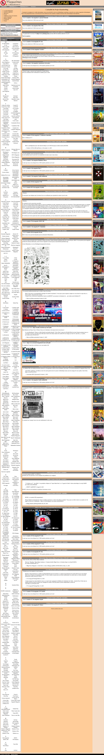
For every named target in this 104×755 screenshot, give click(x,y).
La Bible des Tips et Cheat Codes (15, 327)
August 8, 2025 (40, 487)
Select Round (6, 630)
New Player (5, 460)
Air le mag (5, 68)
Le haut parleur (15, 349)
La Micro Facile (15, 330)
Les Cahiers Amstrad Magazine (5, 367)
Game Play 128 (5, 217)
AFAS (15, 66)
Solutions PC (6, 634)
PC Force (15, 504)
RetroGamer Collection (5, 608)
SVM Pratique (15, 653)
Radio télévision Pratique (5, 596)
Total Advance (15, 683)
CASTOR (15, 106)
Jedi (6, 282)
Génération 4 (15, 221)
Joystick (5, 296)
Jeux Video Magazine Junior (5, 288)
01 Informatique (5, 43)
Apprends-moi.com (15, 85)
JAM (15, 279)
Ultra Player (15, 696)
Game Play (5, 215)
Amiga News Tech (5, 74)
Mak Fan (16, 397)
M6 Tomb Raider (6, 394)
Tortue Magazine (15, 682)
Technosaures (6, 665)
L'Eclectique (15, 310)
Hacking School (5, 241)
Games (15, 207)
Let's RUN (15, 370)
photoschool (5, 537)
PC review (15, 522)
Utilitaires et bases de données (10, 15)
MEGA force (6, 403)
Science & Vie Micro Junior (5, 625)
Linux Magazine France (15, 374)
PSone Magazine (15, 577)
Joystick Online (15, 296)
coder (15, 119)
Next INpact (5, 461)
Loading (6, 382)
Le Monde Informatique (6, 360)
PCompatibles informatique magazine (6, 533)
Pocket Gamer (6, 563)
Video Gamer (6, 711)
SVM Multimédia (6, 653)
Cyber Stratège (5, 144)
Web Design (15, 721)
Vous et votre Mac (15, 715)
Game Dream (6, 203)
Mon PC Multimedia (15, 438)
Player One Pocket (6, 551)
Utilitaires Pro (6, 703)
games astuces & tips (5, 209)
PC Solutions (15, 525)
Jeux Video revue (6, 292)
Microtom (6, 434)
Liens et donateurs (8, 17)
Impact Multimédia (5, 263)
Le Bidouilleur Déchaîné (15, 345)
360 (15, 51)
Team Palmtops (15, 662)
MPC (6, 441)
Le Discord (6, 19)
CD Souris (5, 114)
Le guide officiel (15, 347)
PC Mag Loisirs (5, 513)
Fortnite (5, 193)
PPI (6, 571)
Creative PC (5, 143)
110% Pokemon (5, 49)
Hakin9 (15, 240)
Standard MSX (5, 642)
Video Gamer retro (15, 711)
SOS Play (15, 639)
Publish (5, 580)
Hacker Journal (5, 236)
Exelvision (15, 187)
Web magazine (15, 723)
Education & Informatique (15, 175)
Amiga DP (15, 71)
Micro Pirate (5, 421)
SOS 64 (15, 636)
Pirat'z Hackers (5, 540)
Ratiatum (16, 598)
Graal (15, 227)
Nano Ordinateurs (6, 452)
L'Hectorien (15, 317)
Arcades (6, 86)
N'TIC (5, 450)
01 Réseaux (15, 45)
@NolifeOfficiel (69, 332)
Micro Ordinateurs (15, 420)
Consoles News (15, 135)
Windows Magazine (5, 729)
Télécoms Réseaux (5, 667)
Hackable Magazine (5, 234)
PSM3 (5, 577)
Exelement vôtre (5, 187)
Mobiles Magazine (15, 435)
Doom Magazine (15, 157)
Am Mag (16, 68)
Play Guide (15, 546)
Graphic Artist (6, 229)
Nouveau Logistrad (5, 471)
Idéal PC (6, 261)
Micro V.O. (5, 429)
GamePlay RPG (15, 213)
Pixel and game (15, 542)
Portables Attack (15, 568)
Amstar (15, 76)
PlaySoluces (15, 560)
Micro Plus (15, 421)
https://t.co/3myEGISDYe (71, 562)
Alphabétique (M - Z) (24, 6)
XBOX (15, 738)
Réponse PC (5, 601)
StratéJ (5, 644)
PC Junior (15, 510)
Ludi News (5, 388)
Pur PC (15, 580)
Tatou (5, 662)
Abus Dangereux (6, 62)
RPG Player (5, 613)
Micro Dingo (6, 414)
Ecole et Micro (5, 172)
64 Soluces (5, 56)
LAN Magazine (5, 342)
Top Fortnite (15, 680)
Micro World (15, 429)
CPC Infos (15, 138)
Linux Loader (6, 374)
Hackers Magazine (6, 238)
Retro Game (15, 601)
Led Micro (5, 362)
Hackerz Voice (15, 238)
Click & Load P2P (15, 116)
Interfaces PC (6, 272)
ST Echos (6, 640)
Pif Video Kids (5, 539)
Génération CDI (5, 223)
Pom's (15, 566)
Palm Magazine (15, 491)
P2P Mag (6, 490)
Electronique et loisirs (15, 178)
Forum (5, 20)
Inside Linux (6, 271)
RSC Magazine (5, 614)
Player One (15, 550)
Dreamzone (15, 165)
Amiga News (16, 73)
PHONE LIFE (5, 536)
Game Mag (15, 204)
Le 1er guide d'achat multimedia (5, 345)
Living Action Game (15, 380)
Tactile (15, 659)
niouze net (5, 469)
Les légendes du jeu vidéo (5, 370)
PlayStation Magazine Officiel (16, 558)
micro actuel (5, 411)
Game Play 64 (15, 215)
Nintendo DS (6, 463)
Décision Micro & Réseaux (16, 150)
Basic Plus (15, 97)
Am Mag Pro (6, 70)
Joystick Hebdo (5, 298)
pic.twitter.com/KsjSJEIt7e (58, 501)
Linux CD (5, 372)
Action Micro (6, 63)
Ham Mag (5, 243)
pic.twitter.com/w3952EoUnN (32, 334)
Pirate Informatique (15, 540)
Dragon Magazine (6, 162)
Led (15, 360)
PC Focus (6, 504)
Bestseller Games (15, 99)
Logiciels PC (6, 384)
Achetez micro (15, 62)
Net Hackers (5, 455)
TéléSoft (15, 667)
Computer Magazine (15, 129)
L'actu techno (6, 307)
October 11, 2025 (43, 337)
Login (15, 384)
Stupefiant (5, 647)
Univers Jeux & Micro (15, 698)
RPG (6, 611)
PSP (6, 578)
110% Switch (16, 49)
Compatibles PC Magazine (5, 126)
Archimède (15, 86)
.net (15, 452)
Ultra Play (5, 696)
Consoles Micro (5, 135)
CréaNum (15, 140)
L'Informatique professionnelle (15, 320)
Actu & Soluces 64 (5, 65)
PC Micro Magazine (5, 516)
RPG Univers (16, 613)
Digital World (6, 155)
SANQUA (5, 622)
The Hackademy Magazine (15, 672)
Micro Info (5, 418)
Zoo (6, 750)
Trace (5, 688)
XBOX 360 (5, 739)
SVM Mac (5, 651)
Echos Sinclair (15, 170)
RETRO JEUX (15, 602)
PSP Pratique (15, 578)
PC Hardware (6, 508)
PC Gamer (5, 507)
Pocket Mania (15, 563)
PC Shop (16, 524)
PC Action (5, 496)
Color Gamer (15, 120)
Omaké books (6, 478)
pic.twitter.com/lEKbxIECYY (31, 563)
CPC (6, 138)
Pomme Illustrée (5, 568)
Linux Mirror (6, 376)
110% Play (5, 48)
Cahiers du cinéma (6, 105)
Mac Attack (15, 394)
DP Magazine (6, 160)
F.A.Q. (5, 14)
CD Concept (15, 108)
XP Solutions (15, 739)
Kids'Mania (5, 303)
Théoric (15, 677)
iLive (6, 269)
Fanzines (16, 192)
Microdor (6, 431)
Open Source (6, 481)
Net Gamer (15, 453)
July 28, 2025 (45, 503)
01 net (5, 45)
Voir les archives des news (57, 608)
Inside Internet (15, 269)
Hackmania (15, 241)
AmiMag (6, 76)
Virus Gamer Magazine (6, 713)
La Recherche (6, 335)
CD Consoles (6, 110)
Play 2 (15, 545)
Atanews (6, 89)
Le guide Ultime (5, 349)
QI (5, 585)
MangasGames (15, 399)
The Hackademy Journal (5, 672)
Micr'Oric (6, 407)
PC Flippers (15, 502)
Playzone (6, 561)
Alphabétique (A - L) (13, 6)
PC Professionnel (6, 522)
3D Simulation (15, 53)
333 (6, 51)
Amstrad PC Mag (6, 80)
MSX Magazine (15, 441)
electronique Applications (6, 178)
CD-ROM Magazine (15, 113)
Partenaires (33, 6)
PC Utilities (15, 528)
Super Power (6, 648)
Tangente (6, 661)
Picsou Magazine (15, 537)
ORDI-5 (15, 481)
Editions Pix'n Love (5, 175)
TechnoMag (15, 664)
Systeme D (5, 654)
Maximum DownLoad (5, 401)
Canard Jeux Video (5, 106)
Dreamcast (15, 164)
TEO (15, 668)
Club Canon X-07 (6, 117)
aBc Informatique (15, 60)
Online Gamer (15, 478)
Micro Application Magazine (15, 412)
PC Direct (15, 499)
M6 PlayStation (15, 393)
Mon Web (15, 440)
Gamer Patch (6, 220)
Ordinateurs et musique (15, 483)
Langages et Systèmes (15, 343)
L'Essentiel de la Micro (5, 313)
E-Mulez (6, 170)
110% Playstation (15, 48)
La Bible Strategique (15, 329)
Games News (16, 210)
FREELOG (15, 193)
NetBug (15, 456)
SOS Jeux (15, 637)
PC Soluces (5, 525)
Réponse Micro (15, 599)
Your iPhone (5, 745)
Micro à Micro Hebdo (5, 409)
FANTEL (6, 192)
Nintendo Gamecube (15, 463)
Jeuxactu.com (16, 282)
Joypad (15, 294)
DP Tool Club (15, 160)
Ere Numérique (15, 186)
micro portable (15, 423)
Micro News (5, 420)
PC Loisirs (15, 511)
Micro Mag (15, 418)
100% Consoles (5, 46)
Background (5, 96)
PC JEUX (15, 508)
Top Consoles (6, 680)
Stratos (15, 644)
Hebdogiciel (15, 247)
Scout (15, 627)
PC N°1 (15, 516)
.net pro (5, 453)
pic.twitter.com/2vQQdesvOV (74, 296)
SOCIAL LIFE (5, 631)
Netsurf (5, 458)
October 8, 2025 (43, 298)
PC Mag (15, 513)
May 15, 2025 (40, 586)
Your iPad (15, 744)
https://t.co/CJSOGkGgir (49, 145)
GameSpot (15, 220)
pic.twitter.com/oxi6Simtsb (31, 484)
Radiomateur (15, 596)
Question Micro (15, 585)
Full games (5, 196)
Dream (5, 164)
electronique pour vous (15, 181)
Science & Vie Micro (15, 624)
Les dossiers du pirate (15, 367)
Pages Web (5, 491)
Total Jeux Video (5, 686)
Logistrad (15, 385)
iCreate (15, 259)
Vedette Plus (15, 708)
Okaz (15, 476)
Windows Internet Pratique (16, 727)
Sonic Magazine (5, 636)
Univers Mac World (15, 700)
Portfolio (6, 569)
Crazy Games (6, 140)
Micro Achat (15, 409)
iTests (5, 279)
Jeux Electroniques (5, 283)
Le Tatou (16, 365)
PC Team (6, 527)
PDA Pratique (15, 533)
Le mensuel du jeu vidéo (15, 357)
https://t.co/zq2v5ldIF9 (82, 483)
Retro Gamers (6, 602)
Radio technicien (15, 593)
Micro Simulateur (15, 426)
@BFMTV (50, 296)
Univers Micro (5, 702)
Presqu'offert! (16, 571)
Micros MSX (6, 432)
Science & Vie (15, 622)
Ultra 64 (15, 694)
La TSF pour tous (16, 340)
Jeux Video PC (5, 290)
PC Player (5, 521)
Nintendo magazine (15, 465)
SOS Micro (5, 639)
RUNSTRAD (15, 618)
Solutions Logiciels (15, 633)
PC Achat (15, 494)
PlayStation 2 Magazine (16, 555)
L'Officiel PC (6, 324)
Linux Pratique (15, 376)
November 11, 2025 (47, 148)
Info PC (5, 265)
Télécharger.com (15, 665)
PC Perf (5, 519)
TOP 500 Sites (15, 679)
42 (5, 54)
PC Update (5, 528)
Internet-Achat (15, 272)
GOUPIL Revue (5, 227)
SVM (5, 650)
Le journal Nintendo (5, 354)
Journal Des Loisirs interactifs (5, 294)
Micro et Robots (15, 415)
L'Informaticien (5, 319)
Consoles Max (15, 133)
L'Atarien (6, 309)
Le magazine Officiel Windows (5, 357)
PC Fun (5, 505)
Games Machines (15, 209)
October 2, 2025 (44, 374)
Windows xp (15, 733)
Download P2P (15, 159)
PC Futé (15, 505)
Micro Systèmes (15, 428)
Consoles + (15, 131)
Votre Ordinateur (5, 715)
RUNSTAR (5, 618)
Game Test (15, 206)
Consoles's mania (6, 133)
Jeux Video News (16, 288)
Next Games (15, 460)
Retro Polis (5, 605)
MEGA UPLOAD (15, 403)
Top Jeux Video (5, 682)
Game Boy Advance (5, 201)
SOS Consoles (5, 637)
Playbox (15, 548)
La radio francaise (16, 332)
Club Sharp (5, 119)
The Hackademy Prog (15, 675)
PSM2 (15, 575)
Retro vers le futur (16, 605)
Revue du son (15, 610)
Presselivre (15, 572)
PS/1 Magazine (15, 574)
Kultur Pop (15, 303)
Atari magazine (5, 91)
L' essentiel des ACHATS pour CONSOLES (15, 313)
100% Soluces (15, 46)
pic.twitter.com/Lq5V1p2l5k (35, 576)
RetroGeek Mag (15, 608)
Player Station (15, 551)
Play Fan (6, 546)
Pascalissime (15, 493)
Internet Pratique (5, 274)
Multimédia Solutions (15, 445)
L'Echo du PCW (5, 310)
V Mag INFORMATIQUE (5, 709)
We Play (15, 720)
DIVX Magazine (15, 155)
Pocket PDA (6, 564)
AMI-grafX (15, 70)
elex (6, 184)
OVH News (15, 485)
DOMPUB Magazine (5, 157)
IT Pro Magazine (15, 277)
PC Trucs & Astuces (15, 527)
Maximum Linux (15, 401)
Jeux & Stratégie (15, 283)
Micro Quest (15, 425)
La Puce (6, 332)
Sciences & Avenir (6, 627)
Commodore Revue (15, 123)
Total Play (15, 686)
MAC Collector (5, 396)
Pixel (6, 542)
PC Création (5, 499)
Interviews (6, 13)
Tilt (5, 679)
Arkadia (5, 88)
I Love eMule (6, 258)
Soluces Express (5, 633)
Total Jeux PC (15, 685)
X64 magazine (5, 738)
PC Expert (5, 502)
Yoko (6, 744)
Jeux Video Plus (15, 290)
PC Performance (15, 518)
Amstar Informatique (5, 77)
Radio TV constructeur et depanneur (15, 591)
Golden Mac (15, 226)
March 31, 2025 (41, 578)
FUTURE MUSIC (15, 196)
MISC (5, 435)
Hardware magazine (15, 245)
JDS (15, 280)
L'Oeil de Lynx (5, 322)
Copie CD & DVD (15, 137)
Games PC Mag (15, 212)
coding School (5, 120)
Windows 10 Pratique (6, 727)
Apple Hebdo (6, 85)
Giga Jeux (5, 224)
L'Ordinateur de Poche (15, 324)
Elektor (15, 183)
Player (5, 550)
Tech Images (6, 664)
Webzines (6, 721)
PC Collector (6, 497)
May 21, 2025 (66, 565)
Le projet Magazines (8, 10)
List (6, 380)
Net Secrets (15, 455)
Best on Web (6, 99)
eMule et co (15, 184)
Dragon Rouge (15, 162)
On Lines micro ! (6, 479)
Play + (5, 545)
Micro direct (15, 414)
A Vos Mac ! (6, 60)
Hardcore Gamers (16, 243)
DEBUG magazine (5, 150)
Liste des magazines (8, 12)
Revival (5, 610)
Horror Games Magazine (15, 251)
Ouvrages (6, 485)
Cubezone (15, 143)
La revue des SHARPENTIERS (15, 338)
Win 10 (15, 724)
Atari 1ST (15, 89)
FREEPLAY (6, 195)
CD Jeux (16, 110)
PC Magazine (6, 514)
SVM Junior (15, 650)
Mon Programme (5, 440)
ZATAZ (15, 750)
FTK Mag (15, 195)
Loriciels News (15, 387)
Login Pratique (5, 385)
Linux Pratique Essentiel (5, 378)
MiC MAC (15, 405)
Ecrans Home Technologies (16, 172)
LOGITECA (6, 387)
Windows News (15, 729)
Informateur (15, 265)
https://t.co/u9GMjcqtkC (46, 501)
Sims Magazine (15, 630)
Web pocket (5, 724)
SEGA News (15, 628)
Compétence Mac (15, 125)
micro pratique (5, 425)
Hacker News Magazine (15, 236)
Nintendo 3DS (15, 461)
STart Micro (15, 642)
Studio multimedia (6, 645)
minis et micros (15, 434)
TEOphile (5, 670)
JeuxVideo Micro (15, 292)
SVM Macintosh (15, 651)
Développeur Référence (6, 153)
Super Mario (15, 647)
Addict (15, 65)
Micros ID (15, 431)
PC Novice (5, 518)
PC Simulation (5, 524)
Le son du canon (5, 365)
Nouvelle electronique (15, 469)
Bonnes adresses (7, 18)
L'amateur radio (15, 307)
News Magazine (15, 458)
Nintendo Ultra (15, 467)
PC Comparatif (15, 497)
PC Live (6, 511)
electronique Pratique (5, 183)
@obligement (32, 145)
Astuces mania (15, 88)
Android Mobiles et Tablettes (5, 83)
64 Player (15, 54)
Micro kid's (15, 417)
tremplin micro (15, 688)
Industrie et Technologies (16, 263)
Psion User (5, 575)
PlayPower (5, 560)
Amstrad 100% (15, 77)
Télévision (5, 668)
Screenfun (5, 628)
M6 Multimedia (5, 393)
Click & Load (6, 116)
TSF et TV (5, 689)
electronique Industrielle (5, 181)
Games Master (5, 210)
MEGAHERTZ (5, 405)
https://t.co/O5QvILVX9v (33, 583)
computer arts (16, 128)
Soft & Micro (16, 631)
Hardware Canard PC (6, 245)
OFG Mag (5, 476)
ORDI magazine (5, 483)
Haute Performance (5, 247)
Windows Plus (15, 731)
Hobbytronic (6, 249)
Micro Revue (6, 426)
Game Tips (5, 207)
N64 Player (15, 450)
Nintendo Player (5, 467)
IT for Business (5, 277)
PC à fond (5, 494)
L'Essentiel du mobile (6, 317)
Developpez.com (15, 152)
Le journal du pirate (15, 351)
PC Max (15, 514)
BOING (6, 100)
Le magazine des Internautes (15, 354)
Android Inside (15, 80)
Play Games (5, 548)
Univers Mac (6, 700)
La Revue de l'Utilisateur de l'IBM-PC (15, 335)
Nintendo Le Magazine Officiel (6, 465)
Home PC (15, 249)
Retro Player (5, 604)
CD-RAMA (5, 113)
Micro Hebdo (6, 417)
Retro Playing (15, 604)
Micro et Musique (6, 415)
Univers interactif (6, 698)
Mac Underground (15, 396)
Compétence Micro (5, 128)
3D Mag (6, 53)
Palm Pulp (5, 493)
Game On (6, 212)
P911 (15, 490)
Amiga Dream (6, 73)
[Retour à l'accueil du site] (11, 5)
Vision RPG (15, 713)
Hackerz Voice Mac (5, 240)
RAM (5, 598)
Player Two (5, 553)
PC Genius (15, 507)
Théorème (5, 677)
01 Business (15, 43)
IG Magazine (15, 261)
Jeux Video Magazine (15, 286)
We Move (6, 720)
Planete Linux (6, 543)
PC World (5, 530)
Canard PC (15, 105)
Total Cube (5, 685)
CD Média (15, 111)
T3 (5, 659)
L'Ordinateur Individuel (6, 327)
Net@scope (5, 456)
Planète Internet (5, 555)
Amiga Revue (15, 74)
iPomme (6, 276)
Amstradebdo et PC (5, 79)
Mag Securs (5, 399)
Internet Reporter (15, 274)
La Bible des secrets (5, 329)
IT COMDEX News (15, 276)
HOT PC (6, 253)
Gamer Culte (6, 218)
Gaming (5, 213)
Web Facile (5, 723)
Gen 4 (5, 221)
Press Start (5, 572)
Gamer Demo (16, 218)
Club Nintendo (15, 117)
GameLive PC (15, 217)
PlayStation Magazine (5, 558)
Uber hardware (5, 694)
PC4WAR (15, 530)
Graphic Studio (15, 229)
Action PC (15, 63)
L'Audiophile (16, 309)
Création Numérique (5, 141)
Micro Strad (5, 428)
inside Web (15, 271)
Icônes (5, 259)
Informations (4, 6)
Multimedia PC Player (5, 445)
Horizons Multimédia (5, 251)
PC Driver (15, 500)
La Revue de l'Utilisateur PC (5, 338)
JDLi (6, 280)
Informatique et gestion (5, 267)
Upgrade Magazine (15, 702)
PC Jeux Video (5, 510)
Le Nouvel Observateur (15, 363)
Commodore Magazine (5, 123)
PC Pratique (15, 521)
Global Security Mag (15, 224)
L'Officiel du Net (15, 322)
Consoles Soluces (6, 137)
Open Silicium (15, 479)
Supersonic (15, 648)
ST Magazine (16, 640)
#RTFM (15, 616)
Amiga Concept (5, 71)
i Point (15, 258)
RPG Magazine (15, 611)
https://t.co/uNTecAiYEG (31, 372)
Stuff (15, 645)
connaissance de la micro (6, 131)
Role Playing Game (5, 616)
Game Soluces (5, 206)
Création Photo (15, 141)
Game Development (15, 201)
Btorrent (15, 100)
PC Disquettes (6, 500)
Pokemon (6, 566)
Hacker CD (15, 234)
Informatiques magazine (15, 267)
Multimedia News (16, 443)
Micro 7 (15, 407)
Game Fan (15, 203)
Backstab (16, 96)
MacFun (6, 397)
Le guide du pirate (6, 347)
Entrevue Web (6, 186)
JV (15, 298)
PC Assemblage (15, 496)
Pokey (15, 564)
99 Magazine (15, 56)
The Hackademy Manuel (5, 675)
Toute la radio (6, 683)
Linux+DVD (15, 372)
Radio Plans (5, 593)
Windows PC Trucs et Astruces (5, 731)
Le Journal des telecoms (5, 351)
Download (5, 159)
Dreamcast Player (6, 165)
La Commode (6, 330)
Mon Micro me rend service (5, 438)
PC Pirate (15, 519)
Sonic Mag (15, 634)
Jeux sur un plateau (5, 285)
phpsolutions (15, 536)
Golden (5, 226)
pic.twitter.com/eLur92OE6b (61, 145)
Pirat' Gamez (15, 539)
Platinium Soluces (16, 543)
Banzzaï (5, 97)
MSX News (5, 443)
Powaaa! (15, 569)
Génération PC (15, 223)
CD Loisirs (5, 111)
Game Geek (5, 204)
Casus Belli (5, 108)
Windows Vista (5, 733)
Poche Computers (16, 561)
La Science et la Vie (5, 340)
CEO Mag (15, 114)
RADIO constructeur (5, 591)
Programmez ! (6, 574)
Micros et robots (15, 432)
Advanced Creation (5, 66)
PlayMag (16, 553)
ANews (15, 83)
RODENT (15, 614)
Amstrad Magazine (15, 79)
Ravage (5, 599)
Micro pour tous (5, 423)
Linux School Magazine (16, 378)
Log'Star (15, 382)
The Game (15, 670)
